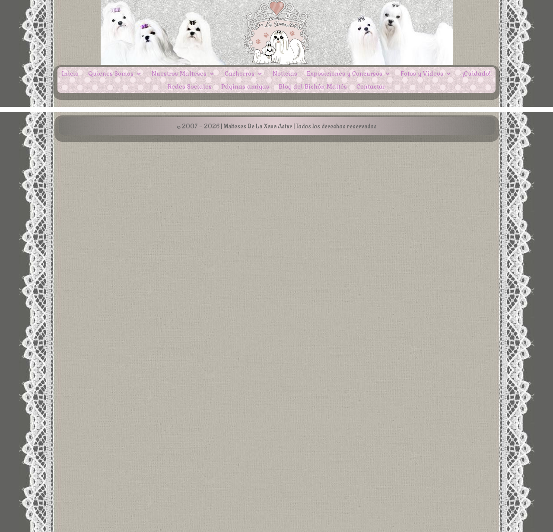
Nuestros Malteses (179, 73)
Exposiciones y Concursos (344, 73)
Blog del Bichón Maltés (313, 86)
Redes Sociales (190, 86)
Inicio (70, 73)
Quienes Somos (110, 73)
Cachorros (239, 73)
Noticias (285, 73)
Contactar (370, 86)
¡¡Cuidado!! (476, 73)
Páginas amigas (245, 86)
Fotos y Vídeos (421, 73)
